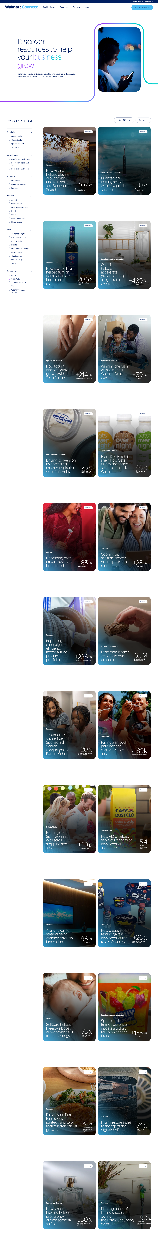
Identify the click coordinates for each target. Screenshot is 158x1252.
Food (13, 211)
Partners (76, 7)
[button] (19, 132)
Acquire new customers (20, 159)
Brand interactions (18, 237)
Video (13, 286)
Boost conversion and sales (20, 164)
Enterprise (64, 7)
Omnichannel (16, 256)
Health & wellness (18, 218)
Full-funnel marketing (19, 249)
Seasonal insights (18, 260)
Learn (87, 7)
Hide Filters (122, 120)
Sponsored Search (18, 144)
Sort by (142, 120)
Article (13, 275)
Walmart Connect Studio (18, 291)
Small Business (48, 7)
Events (14, 245)
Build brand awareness (20, 169)
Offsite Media (16, 136)
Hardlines (15, 215)
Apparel (14, 200)
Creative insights (17, 241)
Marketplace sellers (18, 184)
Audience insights (18, 234)
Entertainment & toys (19, 207)
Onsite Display (17, 140)
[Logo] (21, 6)
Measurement (16, 252)
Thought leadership (19, 282)
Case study (15, 279)
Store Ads (15, 147)
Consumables (16, 203)
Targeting (15, 263)
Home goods (16, 222)
